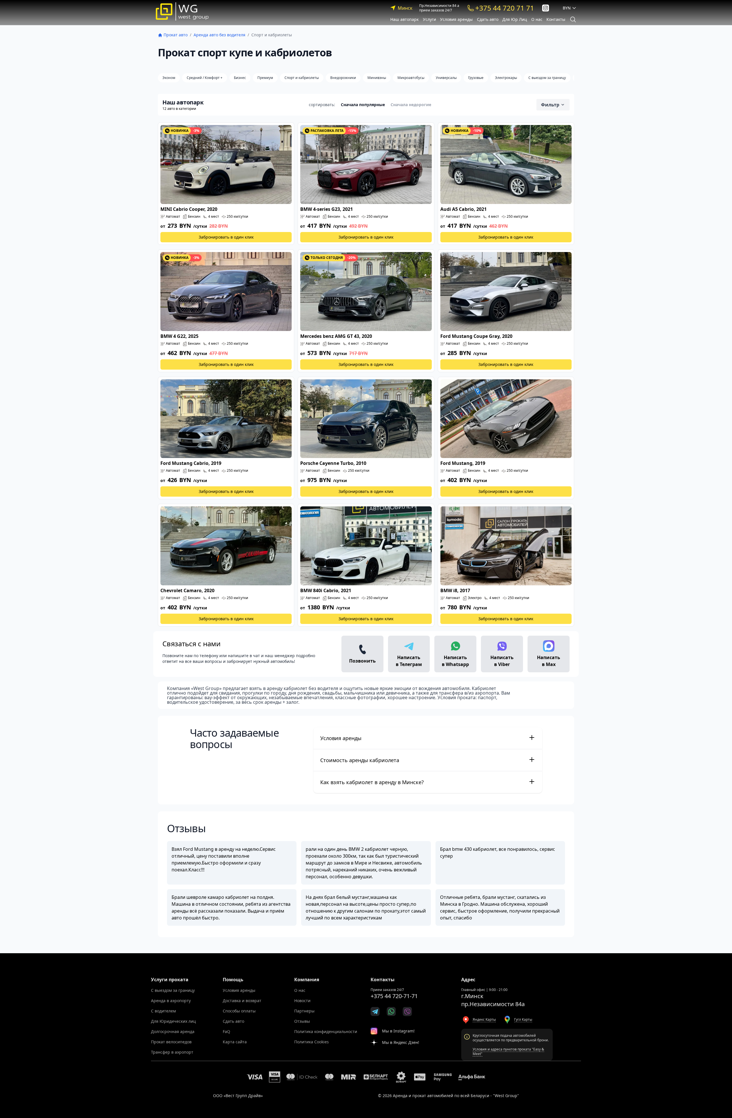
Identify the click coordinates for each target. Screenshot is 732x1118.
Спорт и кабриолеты (302, 77)
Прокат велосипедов (171, 1041)
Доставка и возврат (242, 1000)
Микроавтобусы (410, 77)
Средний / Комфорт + (204, 77)
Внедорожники (343, 77)
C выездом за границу (547, 77)
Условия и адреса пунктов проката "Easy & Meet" (508, 1051)
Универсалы (446, 77)
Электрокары (506, 77)
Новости (302, 1000)
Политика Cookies (311, 1041)
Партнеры (304, 1011)
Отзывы (302, 1021)
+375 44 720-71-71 (394, 996)
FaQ (226, 1031)
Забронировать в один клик (226, 237)
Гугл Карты (523, 1019)
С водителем (163, 1011)
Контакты (555, 19)
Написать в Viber (502, 660)
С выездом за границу (173, 990)
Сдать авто (487, 19)
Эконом (168, 77)
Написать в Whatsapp (455, 660)
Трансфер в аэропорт (172, 1052)
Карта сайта (235, 1041)
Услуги (429, 19)
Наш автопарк (404, 19)
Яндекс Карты (484, 1019)
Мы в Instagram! (398, 1031)
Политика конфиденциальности (325, 1031)
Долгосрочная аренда (172, 1031)
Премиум (265, 77)
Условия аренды (456, 19)
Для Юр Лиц (514, 19)
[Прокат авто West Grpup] (182, 11)
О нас (536, 19)
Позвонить (362, 661)
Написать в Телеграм (409, 660)
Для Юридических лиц (173, 1021)
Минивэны (376, 77)
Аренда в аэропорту (171, 1000)
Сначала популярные (363, 104)
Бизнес (240, 77)
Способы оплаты (239, 1011)
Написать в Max (548, 660)
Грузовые (476, 77)
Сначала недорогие (411, 104)
